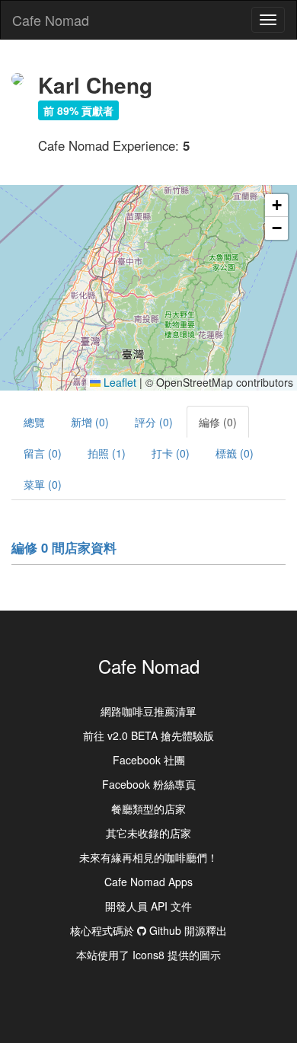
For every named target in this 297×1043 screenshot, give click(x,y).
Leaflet (118, 382)
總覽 (34, 421)
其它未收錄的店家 (148, 832)
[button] (276, 205)
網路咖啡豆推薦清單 (148, 711)
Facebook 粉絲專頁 (149, 784)
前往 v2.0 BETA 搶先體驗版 (148, 735)
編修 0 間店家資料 (64, 547)
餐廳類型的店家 (148, 808)
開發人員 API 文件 (148, 906)
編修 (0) (218, 421)
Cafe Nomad (50, 20)
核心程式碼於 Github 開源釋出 (148, 930)
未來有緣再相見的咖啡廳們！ (148, 857)
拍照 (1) (107, 453)
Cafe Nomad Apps (148, 881)
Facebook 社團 (149, 759)
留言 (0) (43, 453)
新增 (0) (90, 421)
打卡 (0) (171, 453)
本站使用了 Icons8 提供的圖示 (148, 954)
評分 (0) (154, 421)
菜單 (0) (43, 484)
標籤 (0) (235, 453)
